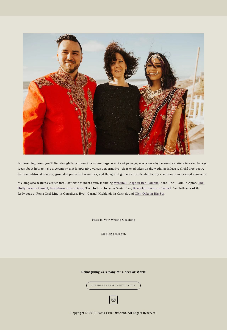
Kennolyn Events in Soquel (152, 188)
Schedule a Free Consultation (113, 285)
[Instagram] (113, 300)
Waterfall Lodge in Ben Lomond (136, 183)
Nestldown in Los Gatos (67, 188)
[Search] (19, 7)
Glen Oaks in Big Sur (149, 193)
